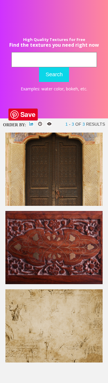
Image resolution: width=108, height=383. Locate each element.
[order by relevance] (31, 123)
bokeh (72, 89)
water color (52, 89)
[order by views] (49, 123)
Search (54, 74)
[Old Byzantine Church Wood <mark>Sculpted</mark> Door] (54, 204)
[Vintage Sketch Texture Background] (54, 361)
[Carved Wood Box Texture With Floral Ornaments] (54, 283)
